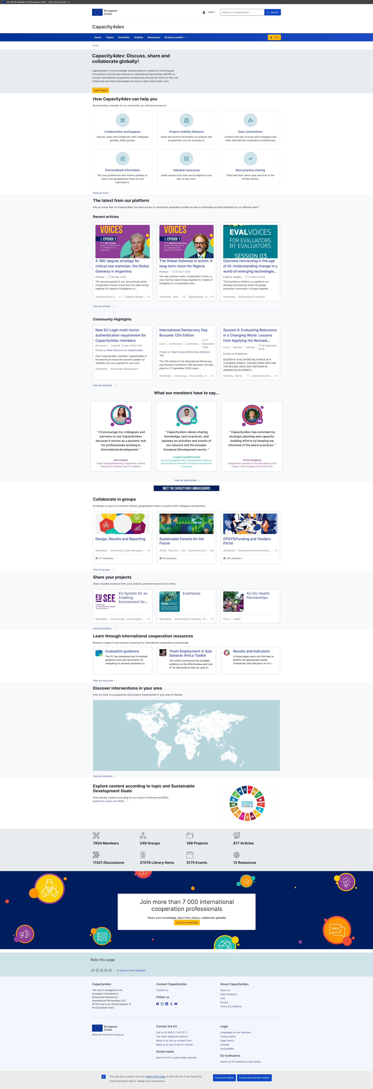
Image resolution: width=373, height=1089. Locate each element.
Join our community (187, 922)
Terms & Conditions (231, 1006)
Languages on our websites (235, 1032)
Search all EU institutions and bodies (240, 1061)
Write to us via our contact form (174, 1040)
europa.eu (117, 1034)
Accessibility (227, 1048)
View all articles (102, 306)
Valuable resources (186, 170)
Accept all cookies (224, 1077)
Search (274, 12)
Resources (154, 37)
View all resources (103, 680)
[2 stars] (95, 970)
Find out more (101, 192)
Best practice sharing (250, 170)
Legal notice (227, 1040)
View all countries (103, 776)
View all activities (103, 385)
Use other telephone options (172, 1036)
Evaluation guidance (122, 651)
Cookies (224, 1044)
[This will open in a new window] (104, 12)
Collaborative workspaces (122, 131)
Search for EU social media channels (176, 1057)
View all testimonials (185, 480)
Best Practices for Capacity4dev (125, 350)
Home (97, 37)
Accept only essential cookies (254, 1077)
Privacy (224, 1002)
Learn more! (100, 90)
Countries (124, 37)
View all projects (102, 628)
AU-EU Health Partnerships (258, 595)
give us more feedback (133, 970)
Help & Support (228, 994)
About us (225, 990)
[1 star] (93, 970)
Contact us (162, 990)
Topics (110, 37)
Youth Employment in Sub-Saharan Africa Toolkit (191, 653)
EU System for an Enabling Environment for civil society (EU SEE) (133, 601)
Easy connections (250, 131)
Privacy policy (228, 1036)
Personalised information (122, 170)
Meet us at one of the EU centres (174, 1044)
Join (276, 37)
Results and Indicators (251, 651)
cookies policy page (155, 1076)
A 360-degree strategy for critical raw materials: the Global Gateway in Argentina (122, 266)
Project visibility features (186, 131)
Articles (138, 37)
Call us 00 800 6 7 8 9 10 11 (171, 1032)
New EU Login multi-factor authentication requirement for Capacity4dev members (120, 335)
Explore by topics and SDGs (109, 801)
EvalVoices (241, 353)
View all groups (102, 569)
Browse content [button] (174, 37)
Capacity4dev (108, 27)
